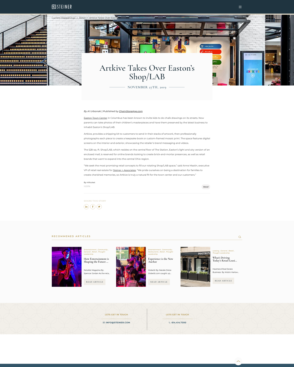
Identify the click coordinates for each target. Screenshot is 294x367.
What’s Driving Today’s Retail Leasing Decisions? (225, 260)
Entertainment (90, 250)
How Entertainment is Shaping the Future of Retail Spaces (96, 261)
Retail (82, 17)
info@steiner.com (118, 322)
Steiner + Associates (124, 170)
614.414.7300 (179, 322)
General (87, 252)
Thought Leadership (221, 253)
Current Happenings (63, 17)
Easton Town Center (95, 118)
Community (103, 250)
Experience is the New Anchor (160, 260)
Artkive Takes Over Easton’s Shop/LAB (111, 17)
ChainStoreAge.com (131, 111)
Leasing (216, 251)
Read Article (94, 282)
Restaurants (153, 252)
